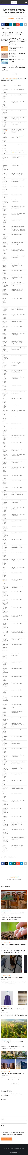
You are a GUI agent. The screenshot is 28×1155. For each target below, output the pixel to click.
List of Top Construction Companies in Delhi (13, 1073)
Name (2, 1119)
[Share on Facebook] (3, 24)
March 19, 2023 (19, 18)
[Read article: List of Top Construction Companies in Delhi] (14, 1060)
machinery (13, 152)
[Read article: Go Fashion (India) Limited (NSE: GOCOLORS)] (4, 55)
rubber (20, 136)
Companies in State (6, 942)
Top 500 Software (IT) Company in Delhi (12, 977)
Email (2, 1126)
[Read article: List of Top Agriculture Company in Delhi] (14, 1028)
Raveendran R (11, 18)
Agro (6, 391)
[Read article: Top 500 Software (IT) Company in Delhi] (14, 964)
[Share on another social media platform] (25, 24)
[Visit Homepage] (14, 2)
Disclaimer (6, 1148)
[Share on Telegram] (21, 24)
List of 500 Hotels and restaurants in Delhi (12, 913)
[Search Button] (26, 2)
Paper (4, 580)
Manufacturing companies (11, 78)
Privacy (11, 1148)
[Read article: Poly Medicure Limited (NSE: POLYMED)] (4, 61)
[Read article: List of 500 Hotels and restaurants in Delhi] (14, 899)
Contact (22, 1148)
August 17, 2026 (13, 56)
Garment (5, 264)
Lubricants (5, 130)
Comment (4, 1099)
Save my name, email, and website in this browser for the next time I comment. (13, 1133)
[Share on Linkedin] (10, 24)
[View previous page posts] (13, 74)
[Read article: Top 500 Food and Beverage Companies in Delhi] (14, 995)
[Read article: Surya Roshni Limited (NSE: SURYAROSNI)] (4, 48)
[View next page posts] (15, 74)
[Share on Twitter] (7, 24)
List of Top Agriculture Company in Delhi (12, 1042)
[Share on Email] (18, 24)
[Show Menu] (2, 2)
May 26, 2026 (5, 70)
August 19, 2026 (6, 35)
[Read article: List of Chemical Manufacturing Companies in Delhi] (14, 931)
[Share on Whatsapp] (14, 24)
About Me (16, 1148)
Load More (14, 1083)
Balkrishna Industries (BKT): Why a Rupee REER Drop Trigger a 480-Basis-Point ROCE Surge (13, 67)
